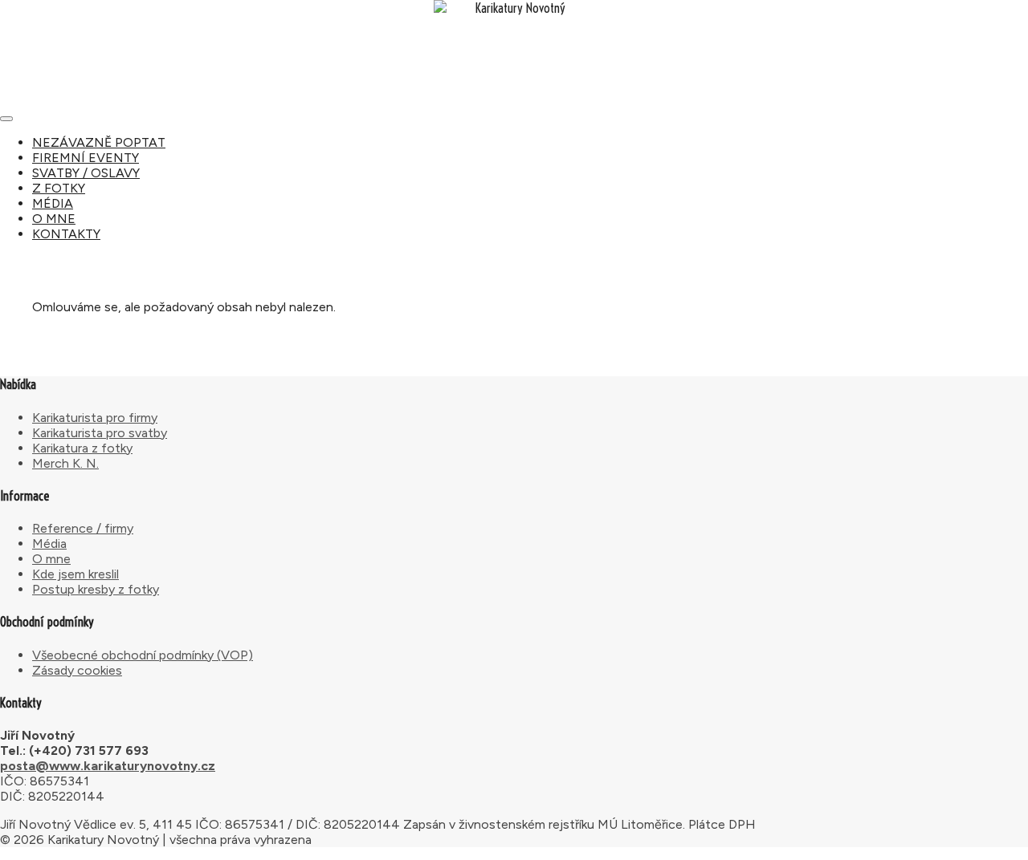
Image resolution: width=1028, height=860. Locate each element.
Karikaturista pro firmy (94, 417)
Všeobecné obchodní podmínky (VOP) (142, 655)
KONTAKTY (66, 233)
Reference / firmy (82, 528)
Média (49, 543)
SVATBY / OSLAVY (86, 173)
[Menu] (6, 118)
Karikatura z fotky (82, 448)
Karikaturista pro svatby (99, 432)
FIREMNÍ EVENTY (85, 157)
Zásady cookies (77, 670)
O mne (51, 558)
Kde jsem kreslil (75, 574)
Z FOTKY (58, 188)
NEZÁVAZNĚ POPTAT (98, 142)
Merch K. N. (65, 463)
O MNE (53, 218)
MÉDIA (52, 203)
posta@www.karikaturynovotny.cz (107, 765)
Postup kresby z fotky (95, 589)
